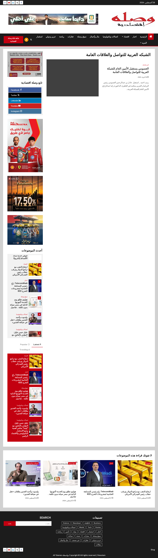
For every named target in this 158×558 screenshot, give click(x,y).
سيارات (86, 536)
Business (97, 523)
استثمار (39, 36)
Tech (90, 527)
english (87, 523)
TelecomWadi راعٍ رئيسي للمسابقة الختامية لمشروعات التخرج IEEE (19, 287)
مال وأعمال (94, 36)
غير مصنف (145, 65)
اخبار (135, 36)
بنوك (74, 532)
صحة (78, 536)
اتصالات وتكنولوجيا (110, 36)
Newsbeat (77, 523)
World (81, 527)
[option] (25, 271)
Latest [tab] (36, 344)
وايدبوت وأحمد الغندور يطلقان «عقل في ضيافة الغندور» (18, 320)
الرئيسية (143, 36)
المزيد (144, 43)
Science (66, 523)
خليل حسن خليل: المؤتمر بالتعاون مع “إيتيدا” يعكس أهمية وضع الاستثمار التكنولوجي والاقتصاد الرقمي (19, 429)
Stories (98, 527)
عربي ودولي (51, 36)
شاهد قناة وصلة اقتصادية (13, 39)
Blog (153, 549)
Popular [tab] (23, 344)
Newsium (101, 555)
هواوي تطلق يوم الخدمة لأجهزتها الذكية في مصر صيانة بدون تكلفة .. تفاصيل (18, 303)
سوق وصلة (81, 36)
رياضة (61, 36)
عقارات (71, 36)
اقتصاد (126, 36)
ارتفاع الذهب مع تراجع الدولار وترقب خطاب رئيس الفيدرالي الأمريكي (19, 271)
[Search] (31, 39)
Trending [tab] (24, 349)
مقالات (98, 545)
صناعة (70, 536)
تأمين (67, 532)
